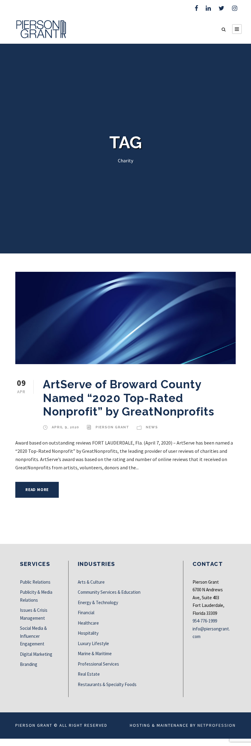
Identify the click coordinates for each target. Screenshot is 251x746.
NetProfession (216, 725)
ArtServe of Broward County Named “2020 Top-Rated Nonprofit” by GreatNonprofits (128, 398)
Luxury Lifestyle (93, 643)
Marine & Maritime (95, 653)
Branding (28, 664)
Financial (86, 612)
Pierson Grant (112, 427)
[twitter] (221, 8)
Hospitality (88, 633)
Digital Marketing (36, 654)
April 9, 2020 (65, 427)
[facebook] (196, 8)
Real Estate (89, 674)
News (152, 427)
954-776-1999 (205, 621)
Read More (37, 489)
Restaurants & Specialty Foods (107, 684)
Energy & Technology (98, 602)
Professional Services (98, 664)
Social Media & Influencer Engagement (33, 636)
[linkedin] (208, 8)
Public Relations (35, 582)
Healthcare (88, 623)
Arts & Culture (91, 582)
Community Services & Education (109, 592)
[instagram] (234, 8)
